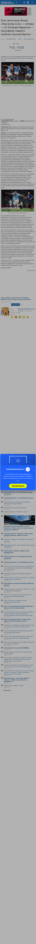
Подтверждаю (18, 486)
